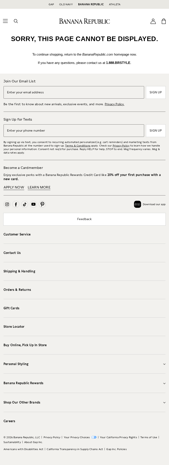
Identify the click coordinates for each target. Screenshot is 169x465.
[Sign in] (153, 21)
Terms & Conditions (77, 145)
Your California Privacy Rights (118, 437)
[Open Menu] (5, 21)
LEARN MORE (39, 187)
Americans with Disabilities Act (23, 449)
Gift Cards (11, 308)
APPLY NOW (14, 187)
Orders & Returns (17, 289)
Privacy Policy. (114, 104)
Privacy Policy (121, 145)
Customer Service (17, 234)
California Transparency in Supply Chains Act (75, 449)
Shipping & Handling (19, 271)
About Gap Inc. (33, 442)
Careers (9, 421)
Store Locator (14, 326)
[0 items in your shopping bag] (163, 21)
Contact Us (12, 253)
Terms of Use (148, 437)
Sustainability (12, 442)
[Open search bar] (15, 21)
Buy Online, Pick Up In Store (25, 345)
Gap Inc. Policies (116, 449)
